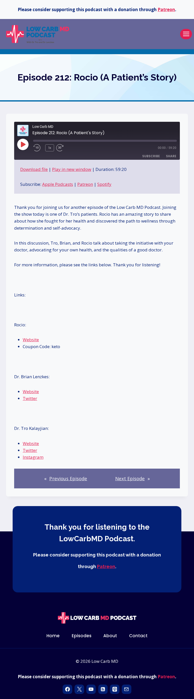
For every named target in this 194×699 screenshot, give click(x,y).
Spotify (104, 184)
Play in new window (71, 169)
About (110, 636)
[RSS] (103, 689)
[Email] (126, 689)
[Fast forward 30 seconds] (66, 148)
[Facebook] (67, 689)
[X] (79, 689)
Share (171, 156)
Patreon (166, 9)
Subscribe (151, 156)
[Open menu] (186, 34)
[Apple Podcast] (114, 689)
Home (53, 636)
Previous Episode (68, 478)
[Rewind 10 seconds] (38, 148)
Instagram (33, 457)
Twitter (30, 398)
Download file (34, 169)
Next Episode (130, 478)
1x (49, 148)
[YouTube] (91, 689)
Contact (138, 636)
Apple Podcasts (57, 184)
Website (31, 340)
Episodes (81, 636)
